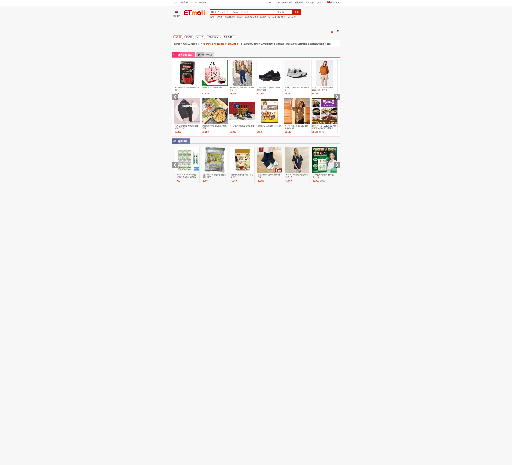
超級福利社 (287, 2)
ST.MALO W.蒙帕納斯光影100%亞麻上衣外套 (322, 89)
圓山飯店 (281, 17)
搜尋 (297, 12)
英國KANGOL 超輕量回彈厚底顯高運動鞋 (269, 89)
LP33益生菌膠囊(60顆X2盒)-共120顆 (324, 176)
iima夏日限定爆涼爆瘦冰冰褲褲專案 (242, 89)
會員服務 (310, 2)
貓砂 (247, 17)
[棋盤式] (332, 31)
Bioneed (272, 17)
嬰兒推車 (254, 17)
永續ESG (203, 2)
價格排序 (212, 37)
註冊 (278, 2)
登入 (271, 2)
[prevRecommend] (175, 97)
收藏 (322, 2)
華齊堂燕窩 (230, 17)
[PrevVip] (175, 165)
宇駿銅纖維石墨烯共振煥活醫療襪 (269, 176)
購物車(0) (333, 2)
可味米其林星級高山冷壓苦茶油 (242, 126)
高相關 (178, 37)
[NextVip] (337, 165)
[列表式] (337, 31)
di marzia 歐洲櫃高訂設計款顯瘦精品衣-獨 (296, 127)
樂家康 (240, 17)
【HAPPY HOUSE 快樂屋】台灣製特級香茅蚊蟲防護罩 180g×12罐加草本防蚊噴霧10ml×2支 (186, 176)
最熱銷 (189, 37)
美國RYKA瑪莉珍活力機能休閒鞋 (297, 89)
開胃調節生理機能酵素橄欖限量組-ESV (214, 176)
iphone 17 (291, 17)
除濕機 (263, 17)
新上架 (200, 37)
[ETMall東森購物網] (194, 13)
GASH (220, 17)
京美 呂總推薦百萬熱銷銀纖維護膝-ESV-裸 (186, 127)
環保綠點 (184, 2)
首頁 (175, 2)
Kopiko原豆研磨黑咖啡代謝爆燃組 (187, 89)
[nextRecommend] (337, 97)
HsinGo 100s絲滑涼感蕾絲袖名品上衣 (296, 176)
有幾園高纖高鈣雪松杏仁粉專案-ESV (242, 176)
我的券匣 (299, 2)
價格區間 (227, 37)
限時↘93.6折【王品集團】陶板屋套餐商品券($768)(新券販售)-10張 (324, 127)
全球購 (194, 2)
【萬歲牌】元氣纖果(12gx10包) (269, 126)
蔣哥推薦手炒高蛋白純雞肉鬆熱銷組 (214, 127)
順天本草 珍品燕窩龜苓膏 (212, 88)
